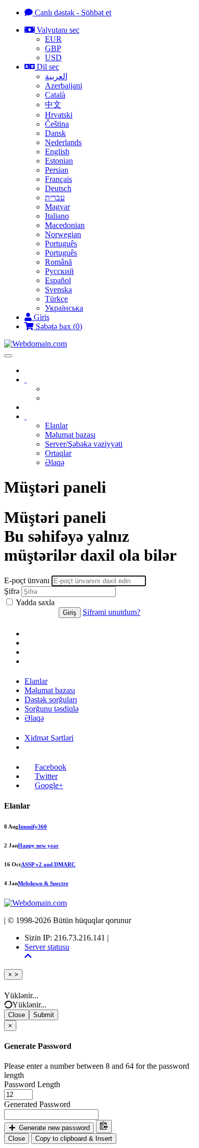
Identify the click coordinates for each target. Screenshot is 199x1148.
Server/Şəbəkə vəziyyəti (83, 444)
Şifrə (11, 591)
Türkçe (56, 298)
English (57, 151)
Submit (43, 1015)
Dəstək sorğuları (50, 699)
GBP (53, 48)
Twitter (46, 776)
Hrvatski (58, 114)
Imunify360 (32, 826)
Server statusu (46, 947)
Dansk (55, 133)
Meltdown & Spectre (43, 883)
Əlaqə (54, 462)
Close (16, 1015)
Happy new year (38, 845)
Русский (59, 271)
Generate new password (53, 1128)
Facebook (50, 767)
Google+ (49, 785)
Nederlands (63, 142)
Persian (56, 170)
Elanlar (56, 425)
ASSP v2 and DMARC (48, 864)
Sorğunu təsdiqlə (51, 708)
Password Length (32, 1084)
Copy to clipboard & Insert (73, 1138)
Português (61, 243)
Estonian (59, 160)
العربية (56, 76)
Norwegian (63, 234)
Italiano (57, 216)
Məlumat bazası (70, 434)
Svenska (58, 289)
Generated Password (37, 1104)
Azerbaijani (63, 85)
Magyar (57, 206)
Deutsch (58, 188)
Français (58, 179)
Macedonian (65, 225)
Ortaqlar (58, 453)
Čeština (57, 124)
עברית (55, 197)
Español (58, 280)
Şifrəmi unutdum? (111, 612)
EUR (53, 39)
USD (53, 57)
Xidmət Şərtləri (48, 737)
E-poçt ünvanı (26, 580)
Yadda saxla (34, 602)
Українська (64, 308)
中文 (53, 104)
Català (55, 94)
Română (58, 262)
